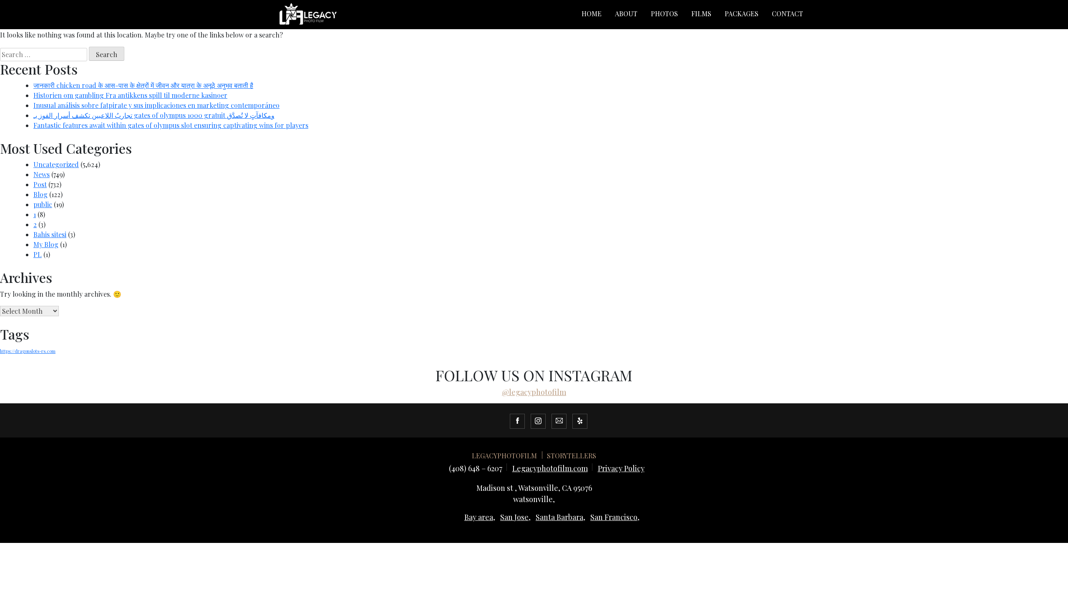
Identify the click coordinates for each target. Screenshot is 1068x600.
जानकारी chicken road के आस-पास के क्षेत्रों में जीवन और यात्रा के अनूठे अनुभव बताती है (143, 85)
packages (741, 13)
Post (40, 184)
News (41, 174)
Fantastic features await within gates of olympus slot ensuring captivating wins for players (170, 125)
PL (37, 254)
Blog (40, 194)
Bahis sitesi (49, 234)
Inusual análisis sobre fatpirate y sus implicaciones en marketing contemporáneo (156, 105)
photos (664, 13)
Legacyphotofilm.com (550, 468)
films (701, 13)
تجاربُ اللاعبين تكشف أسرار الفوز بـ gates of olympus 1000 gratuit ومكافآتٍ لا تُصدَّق (154, 115)
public (42, 204)
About (626, 13)
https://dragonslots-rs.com (27, 351)
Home (592, 13)
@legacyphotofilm (534, 392)
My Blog (45, 244)
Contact (787, 13)
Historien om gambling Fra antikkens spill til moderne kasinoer (130, 95)
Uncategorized (56, 164)
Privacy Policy (621, 468)
